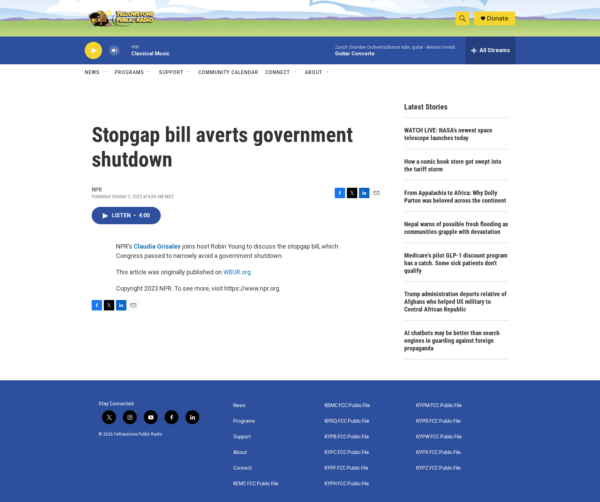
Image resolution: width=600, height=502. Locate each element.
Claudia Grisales (157, 246)
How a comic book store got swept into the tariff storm (452, 165)
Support (171, 72)
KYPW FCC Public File (439, 436)
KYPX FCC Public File (438, 452)
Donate (497, 18)
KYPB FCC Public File (347, 436)
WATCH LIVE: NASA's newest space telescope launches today (448, 134)
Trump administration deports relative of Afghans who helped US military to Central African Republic (455, 301)
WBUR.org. (237, 272)
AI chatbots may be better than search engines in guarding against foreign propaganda (452, 340)
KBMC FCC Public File (347, 405)
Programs (129, 72)
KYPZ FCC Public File (438, 468)
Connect (277, 72)
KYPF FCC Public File (346, 468)
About (240, 452)
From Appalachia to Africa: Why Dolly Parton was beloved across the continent (455, 196)
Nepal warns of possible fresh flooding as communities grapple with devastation (456, 227)
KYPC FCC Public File (347, 452)
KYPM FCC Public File (439, 405)
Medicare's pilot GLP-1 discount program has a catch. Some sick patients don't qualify (455, 263)
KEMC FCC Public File (255, 483)
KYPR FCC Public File (438, 421)
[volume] (114, 50)
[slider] (125, 50)
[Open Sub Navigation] (105, 72)
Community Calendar (228, 72)
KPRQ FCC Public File (347, 421)
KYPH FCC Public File (347, 483)
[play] (93, 51)
